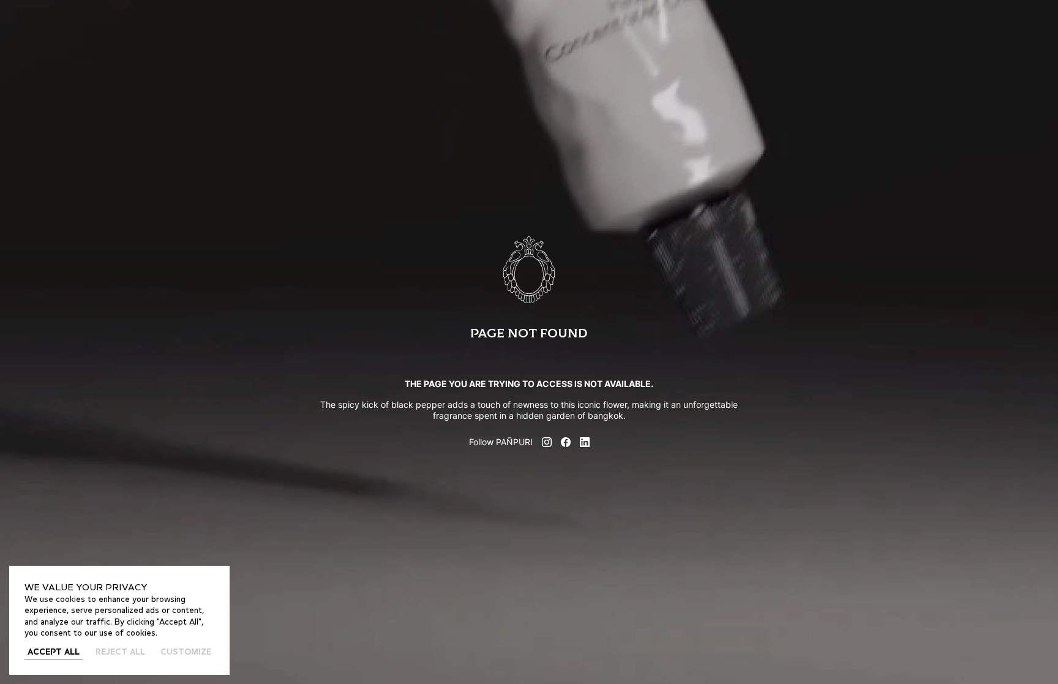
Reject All (120, 652)
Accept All (54, 652)
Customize (185, 652)
